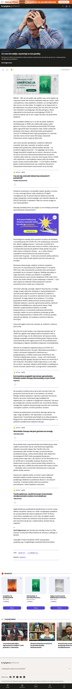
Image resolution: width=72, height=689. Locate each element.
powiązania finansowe (41, 456)
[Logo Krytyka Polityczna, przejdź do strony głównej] (10, 6)
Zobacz (12, 608)
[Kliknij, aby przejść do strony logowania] (70, 6)
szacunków (50, 272)
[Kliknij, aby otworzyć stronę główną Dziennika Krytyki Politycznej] (36, 686)
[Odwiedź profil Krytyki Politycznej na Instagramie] (14, 677)
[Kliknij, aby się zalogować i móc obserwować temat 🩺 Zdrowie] (37, 553)
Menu (64, 687)
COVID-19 (22, 553)
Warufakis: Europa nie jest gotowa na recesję (33, 431)
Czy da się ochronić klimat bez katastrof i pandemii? (31, 177)
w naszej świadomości (47, 291)
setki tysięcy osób (45, 124)
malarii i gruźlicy (45, 191)
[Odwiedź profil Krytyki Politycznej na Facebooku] (10, 677)
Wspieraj (7, 687)
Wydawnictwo (22, 687)
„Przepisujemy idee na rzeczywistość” (13, 669)
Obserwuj (50, 687)
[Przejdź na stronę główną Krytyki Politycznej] (10, 663)
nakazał (33, 334)
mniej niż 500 (33, 138)
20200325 (22, 557)
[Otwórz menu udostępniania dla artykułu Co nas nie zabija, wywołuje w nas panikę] (7, 70)
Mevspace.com (45, 681)
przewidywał (42, 133)
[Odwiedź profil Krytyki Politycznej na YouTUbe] (21, 677)
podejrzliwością (19, 355)
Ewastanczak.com (58, 681)
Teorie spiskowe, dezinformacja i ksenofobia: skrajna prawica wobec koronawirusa (33, 495)
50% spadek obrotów (31, 359)
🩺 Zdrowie (31, 553)
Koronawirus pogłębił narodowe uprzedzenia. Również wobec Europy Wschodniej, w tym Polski (34, 377)
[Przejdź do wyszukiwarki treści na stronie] (63, 6)
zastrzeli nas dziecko (20, 317)
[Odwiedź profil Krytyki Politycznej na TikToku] (17, 677)
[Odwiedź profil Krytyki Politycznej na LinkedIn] (24, 677)
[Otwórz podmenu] (69, 669)
